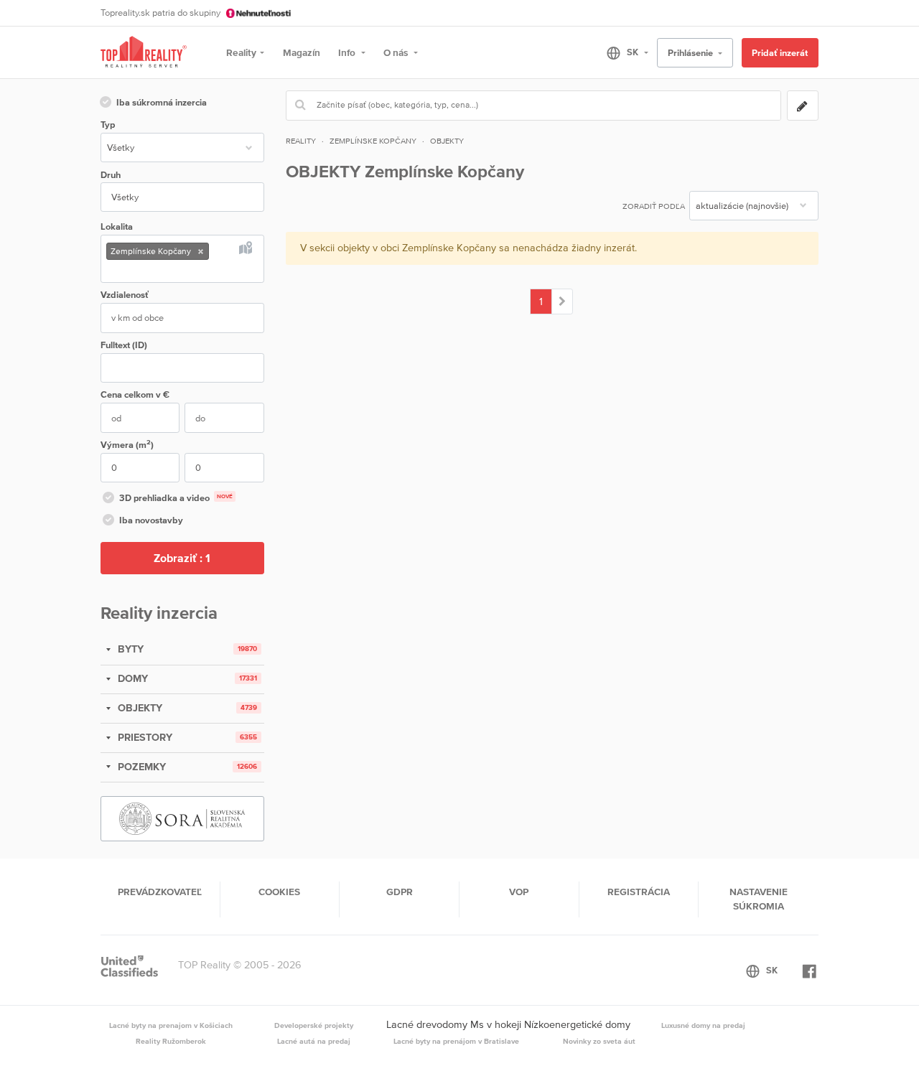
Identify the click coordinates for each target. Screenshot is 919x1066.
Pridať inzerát (780, 52)
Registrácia (638, 891)
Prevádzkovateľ (160, 891)
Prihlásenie (691, 52)
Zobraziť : (182, 557)
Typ (108, 124)
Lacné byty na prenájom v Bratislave (456, 1041)
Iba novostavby (151, 520)
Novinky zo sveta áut (599, 1041)
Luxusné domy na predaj (703, 1025)
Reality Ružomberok (171, 1041)
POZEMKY (140, 766)
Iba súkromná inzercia (161, 102)
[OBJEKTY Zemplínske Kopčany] (562, 301)
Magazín (301, 52)
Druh (111, 174)
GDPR (399, 891)
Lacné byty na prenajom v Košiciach (171, 1025)
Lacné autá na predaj (313, 1041)
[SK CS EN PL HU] (621, 52)
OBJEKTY (138, 708)
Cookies (279, 891)
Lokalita (117, 226)
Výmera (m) (127, 444)
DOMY (131, 678)
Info (348, 52)
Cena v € (135, 394)
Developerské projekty (313, 1025)
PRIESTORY (143, 737)
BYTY (129, 649)
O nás (396, 52)
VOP (518, 891)
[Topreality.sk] (144, 52)
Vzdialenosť (125, 294)
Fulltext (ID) (124, 345)
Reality (241, 52)
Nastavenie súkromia (758, 899)
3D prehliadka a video (176, 497)
